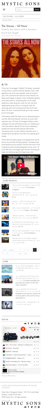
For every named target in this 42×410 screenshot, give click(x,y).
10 (7, 254)
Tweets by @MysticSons (8, 376)
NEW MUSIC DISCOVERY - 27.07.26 (25, 208)
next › (20, 254)
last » (26, 254)
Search (37, 9)
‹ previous (11, 250)
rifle (9, 400)
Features (23, 385)
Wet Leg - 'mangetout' (28, 302)
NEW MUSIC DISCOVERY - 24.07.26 (25, 231)
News (9, 385)
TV (28, 385)
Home (4, 385)
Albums (10, 20)
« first (4, 250)
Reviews (5, 20)
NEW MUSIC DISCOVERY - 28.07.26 (25, 185)
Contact (5, 388)
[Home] (20, 4)
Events (33, 385)
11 (12, 254)
